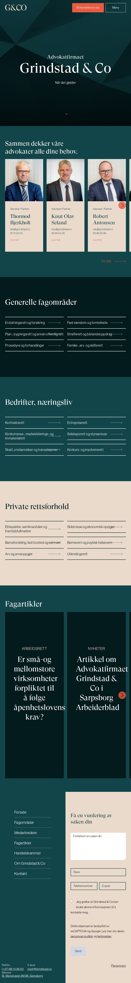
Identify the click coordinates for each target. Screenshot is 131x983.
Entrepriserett (77, 422)
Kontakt (20, 873)
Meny (115, 7)
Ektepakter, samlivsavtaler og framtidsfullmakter (26, 529)
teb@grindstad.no (20, 229)
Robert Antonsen (104, 219)
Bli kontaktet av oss (88, 7)
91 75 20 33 (16, 233)
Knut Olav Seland (63, 219)
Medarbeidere (25, 832)
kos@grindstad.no (62, 229)
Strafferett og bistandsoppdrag (89, 334)
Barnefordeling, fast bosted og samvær (33, 542)
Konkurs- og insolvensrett (85, 449)
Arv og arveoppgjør (19, 554)
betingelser (104, 936)
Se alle (106, 261)
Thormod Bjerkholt (20, 219)
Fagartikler (22, 843)
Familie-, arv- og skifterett (85, 345)
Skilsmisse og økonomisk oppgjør (91, 527)
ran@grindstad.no (103, 229)
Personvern (118, 966)
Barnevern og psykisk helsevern (89, 542)
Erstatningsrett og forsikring (25, 322)
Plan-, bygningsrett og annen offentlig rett (34, 334)
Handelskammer (27, 853)
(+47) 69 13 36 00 (13, 969)
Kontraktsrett (14, 422)
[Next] (122, 205)
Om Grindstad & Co (29, 863)
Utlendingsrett (77, 554)
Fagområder (24, 822)
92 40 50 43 (58, 233)
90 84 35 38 (99, 233)
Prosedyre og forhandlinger (24, 345)
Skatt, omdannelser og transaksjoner (31, 449)
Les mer (14, 239)
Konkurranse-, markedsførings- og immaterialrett (29, 436)
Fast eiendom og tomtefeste (87, 322)
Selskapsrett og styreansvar (87, 434)
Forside (20, 812)
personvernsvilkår (82, 936)
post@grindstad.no (40, 969)
